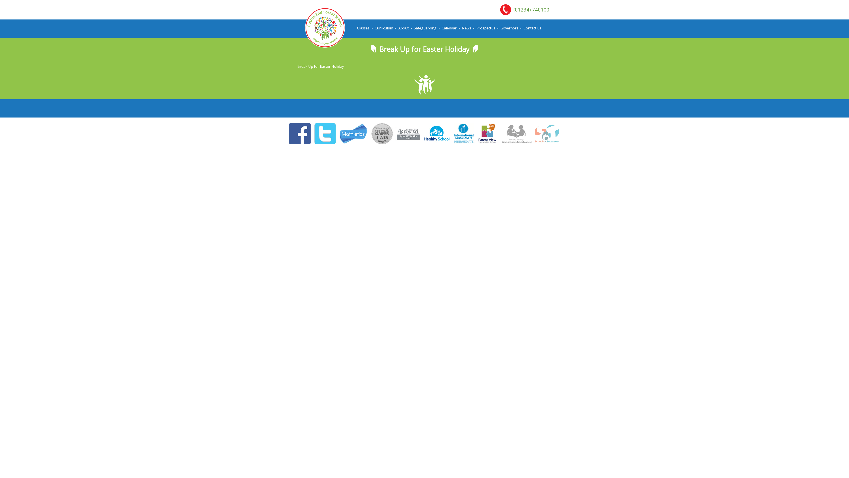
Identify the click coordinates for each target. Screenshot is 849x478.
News (466, 28)
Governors (509, 28)
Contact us (532, 28)
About (403, 28)
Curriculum (384, 28)
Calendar (449, 28)
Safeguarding (425, 28)
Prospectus (485, 28)
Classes (363, 28)
